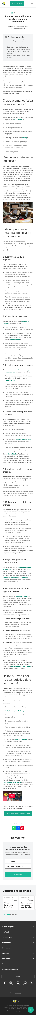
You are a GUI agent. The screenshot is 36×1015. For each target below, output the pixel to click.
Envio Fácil (12, 454)
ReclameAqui (10, 380)
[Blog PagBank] (31, 983)
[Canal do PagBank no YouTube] (18, 983)
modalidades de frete (23, 439)
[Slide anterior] (5, 914)
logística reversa (22, 596)
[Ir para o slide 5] (15, 914)
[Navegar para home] (12, 12)
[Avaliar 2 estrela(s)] (16, 823)
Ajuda (18, 976)
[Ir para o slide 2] (10, 914)
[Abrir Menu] (32, 3)
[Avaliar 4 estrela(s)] (20, 823)
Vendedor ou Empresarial (12, 782)
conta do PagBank (21, 739)
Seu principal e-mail (15, 866)
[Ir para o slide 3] (12, 914)
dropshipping (15, 339)
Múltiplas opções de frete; (14, 711)
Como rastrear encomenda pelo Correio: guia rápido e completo (26, 907)
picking (24, 138)
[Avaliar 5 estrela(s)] (22, 823)
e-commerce (18, 120)
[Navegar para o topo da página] (31, 1010)
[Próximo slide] (20, 914)
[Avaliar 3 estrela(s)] (18, 823)
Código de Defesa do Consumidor (15, 577)
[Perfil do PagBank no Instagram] (11, 983)
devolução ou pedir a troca (21, 666)
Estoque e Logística (19, 12)
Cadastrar (18, 874)
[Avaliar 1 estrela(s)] (14, 823)
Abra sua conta (17, 3)
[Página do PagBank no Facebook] (4, 983)
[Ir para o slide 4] (13, 914)
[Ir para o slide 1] (8, 914)
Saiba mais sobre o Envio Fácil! (18, 814)
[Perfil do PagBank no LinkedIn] (25, 983)
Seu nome (11, 861)
